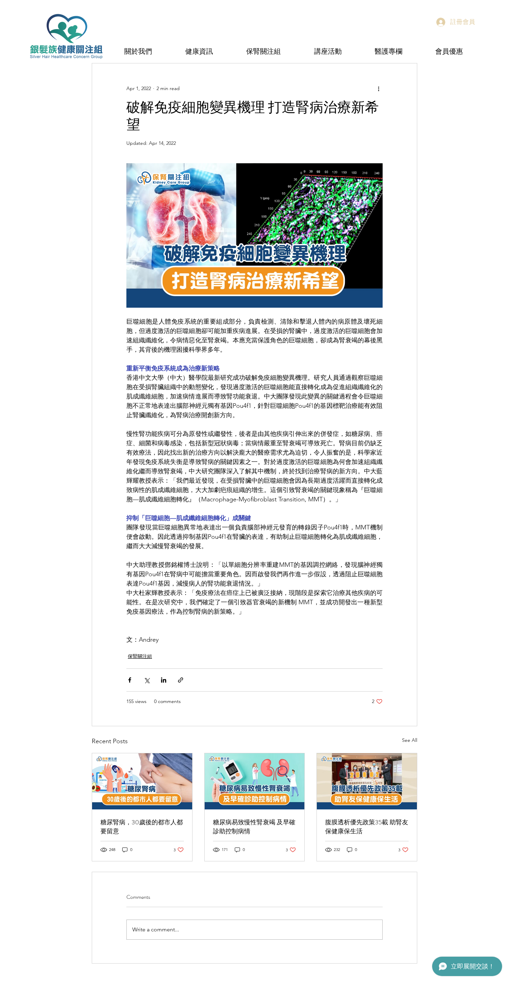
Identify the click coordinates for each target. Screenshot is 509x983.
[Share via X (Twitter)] (146, 680)
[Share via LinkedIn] (163, 680)
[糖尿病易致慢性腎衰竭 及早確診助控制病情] (255, 781)
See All (409, 740)
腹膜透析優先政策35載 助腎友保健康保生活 (366, 827)
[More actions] (378, 88)
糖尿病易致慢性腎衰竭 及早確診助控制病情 (254, 827)
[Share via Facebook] (129, 680)
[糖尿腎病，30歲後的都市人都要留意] (142, 781)
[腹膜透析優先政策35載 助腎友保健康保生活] (367, 781)
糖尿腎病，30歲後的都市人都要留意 (141, 827)
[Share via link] (180, 680)
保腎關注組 (140, 656)
